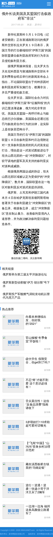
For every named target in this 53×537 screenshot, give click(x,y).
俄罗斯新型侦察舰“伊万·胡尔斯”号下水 (26, 284)
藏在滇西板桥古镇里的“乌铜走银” (37, 466)
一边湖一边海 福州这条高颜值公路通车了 (38, 509)
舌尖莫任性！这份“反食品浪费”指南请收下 (37, 404)
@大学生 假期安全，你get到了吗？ (38, 360)
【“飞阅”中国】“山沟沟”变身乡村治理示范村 (38, 446)
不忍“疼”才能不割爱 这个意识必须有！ (37, 383)
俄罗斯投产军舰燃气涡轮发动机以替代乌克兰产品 (26, 295)
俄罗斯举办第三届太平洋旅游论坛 (25, 274)
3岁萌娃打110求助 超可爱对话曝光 (38, 423)
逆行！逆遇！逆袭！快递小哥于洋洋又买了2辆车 (37, 488)
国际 (19, 2)
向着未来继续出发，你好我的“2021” (36, 320)
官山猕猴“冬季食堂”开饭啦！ (36, 339)
